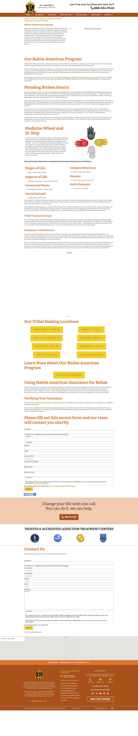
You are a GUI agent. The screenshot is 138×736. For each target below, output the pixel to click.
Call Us (90, 682)
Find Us (110, 682)
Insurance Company (31, 461)
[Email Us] (100, 679)
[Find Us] (110, 679)
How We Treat (81, 15)
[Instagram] (96, 693)
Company (27, 429)
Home (26, 19)
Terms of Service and (56, 486)
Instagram (27, 560)
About (28, 15)
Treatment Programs (38, 19)
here (87, 662)
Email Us (100, 682)
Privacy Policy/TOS (41, 483)
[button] (26, 283)
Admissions (39, 15)
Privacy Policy (69, 486)
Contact (107, 15)
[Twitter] (108, 693)
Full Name (29, 442)
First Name (28, 568)
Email (26, 451)
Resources (96, 15)
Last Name (28, 573)
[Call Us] (90, 679)
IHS (53, 389)
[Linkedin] (104, 693)
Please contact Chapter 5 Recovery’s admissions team (44, 403)
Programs (52, 15)
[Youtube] (100, 693)
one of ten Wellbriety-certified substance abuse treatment (75, 77)
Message (27, 589)
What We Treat (66, 15)
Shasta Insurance (57, 387)
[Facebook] (93, 693)
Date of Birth (29, 456)
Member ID (28, 467)
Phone (26, 445)
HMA (102, 387)
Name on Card (29, 472)
